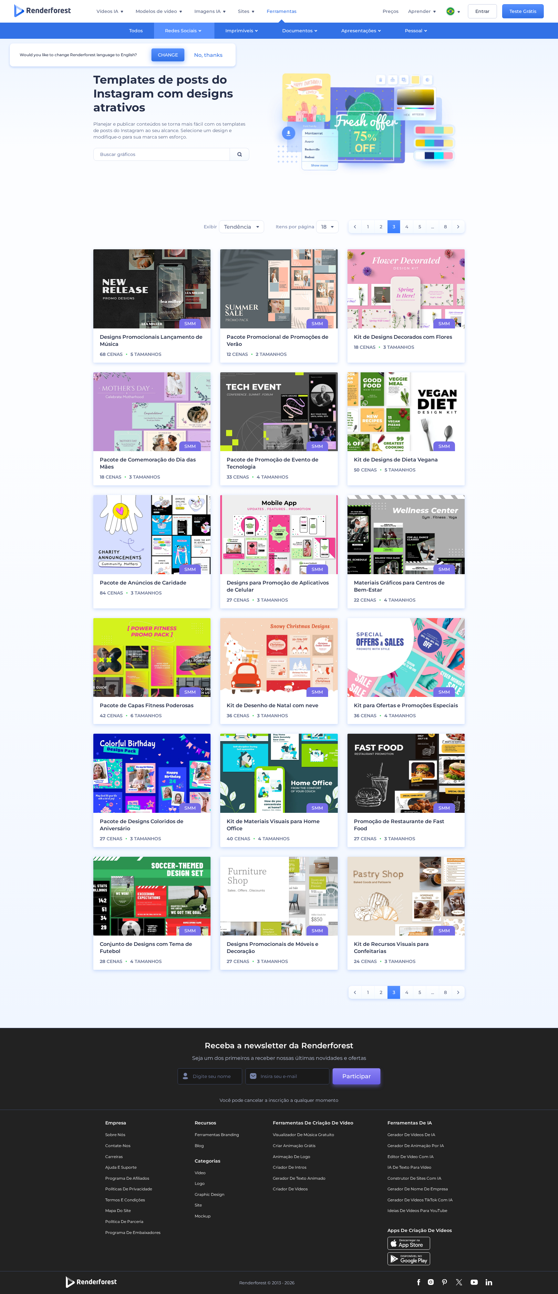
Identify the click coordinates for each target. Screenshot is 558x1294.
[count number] (355, 226)
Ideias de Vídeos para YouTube (417, 1210)
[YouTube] (474, 1283)
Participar (356, 1076)
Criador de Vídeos (290, 1188)
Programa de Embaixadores (132, 1232)
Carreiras (114, 1156)
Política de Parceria (124, 1221)
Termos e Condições (125, 1199)
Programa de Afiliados (127, 1178)
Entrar (482, 11)
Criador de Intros (289, 1167)
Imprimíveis (239, 31)
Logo (200, 1183)
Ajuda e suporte (121, 1167)
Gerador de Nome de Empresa (418, 1188)
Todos (136, 31)
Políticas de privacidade (128, 1188)
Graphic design (209, 1194)
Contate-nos (117, 1145)
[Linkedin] (489, 1283)
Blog (199, 1145)
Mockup (203, 1216)
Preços (390, 11)
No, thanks (208, 55)
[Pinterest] (444, 1283)
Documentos (297, 31)
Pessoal (413, 31)
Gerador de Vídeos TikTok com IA (420, 1199)
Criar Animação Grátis (294, 1145)
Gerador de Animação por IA (416, 1145)
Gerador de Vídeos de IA (411, 1134)
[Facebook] (418, 1283)
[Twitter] (459, 1283)
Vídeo (200, 1172)
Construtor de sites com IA (414, 1178)
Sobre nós (115, 1134)
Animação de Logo (291, 1156)
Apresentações (358, 31)
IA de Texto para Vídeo (409, 1167)
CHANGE (168, 55)
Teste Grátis (523, 11)
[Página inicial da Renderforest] (42, 11)
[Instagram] (431, 1283)
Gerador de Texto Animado (299, 1178)
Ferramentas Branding (217, 1134)
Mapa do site (118, 1210)
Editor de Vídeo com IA (411, 1156)
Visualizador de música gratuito (303, 1134)
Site (198, 1205)
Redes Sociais (181, 31)
